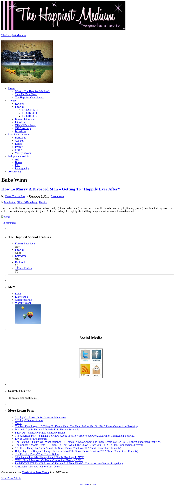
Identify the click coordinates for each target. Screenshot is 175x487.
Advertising (14, 171)
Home (11, 88)
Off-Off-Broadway (25, 125)
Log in (18, 293)
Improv (19, 146)
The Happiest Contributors (29, 97)
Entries (21, 296)
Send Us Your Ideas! (26, 94)
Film (17, 165)
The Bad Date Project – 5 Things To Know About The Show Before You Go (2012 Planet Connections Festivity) (76, 426)
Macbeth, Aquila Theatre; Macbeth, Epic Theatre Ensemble (47, 429)
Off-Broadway (23, 128)
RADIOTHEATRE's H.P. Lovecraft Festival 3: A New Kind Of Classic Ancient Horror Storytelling (69, 463)
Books (18, 162)
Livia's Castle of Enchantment (31, 438)
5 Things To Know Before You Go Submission (40, 417)
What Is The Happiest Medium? (32, 91)
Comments (23, 299)
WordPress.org (23, 302)
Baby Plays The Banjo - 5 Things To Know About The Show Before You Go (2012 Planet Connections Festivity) (76, 451)
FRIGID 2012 (29, 116)
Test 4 (18, 423)
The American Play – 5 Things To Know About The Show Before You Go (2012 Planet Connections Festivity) (75, 435)
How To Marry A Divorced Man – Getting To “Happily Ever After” (60, 189)
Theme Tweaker (84, 484)
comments (9, 222)
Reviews (19, 103)
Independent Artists (18, 156)
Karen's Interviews (25, 243)
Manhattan (10, 202)
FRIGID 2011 (29, 112)
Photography (22, 168)
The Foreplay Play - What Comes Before (37, 454)
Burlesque (20, 137)
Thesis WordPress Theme (35, 472)
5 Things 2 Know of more (29, 420)
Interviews (20, 122)
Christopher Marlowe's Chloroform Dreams (38, 466)
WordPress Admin (11, 478)
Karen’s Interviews (25, 119)
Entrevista (20, 255)
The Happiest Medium (13, 35)
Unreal (94, 484)
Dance (18, 143)
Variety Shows (23, 153)
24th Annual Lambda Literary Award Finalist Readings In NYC (49, 457)
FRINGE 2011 (30, 109)
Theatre (12, 100)
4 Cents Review (23, 268)
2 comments (57, 196)
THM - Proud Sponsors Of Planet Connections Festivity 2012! (49, 460)
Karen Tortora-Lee (15, 196)
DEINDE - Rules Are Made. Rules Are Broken (40, 432)
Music (18, 149)
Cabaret (19, 140)
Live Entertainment (18, 134)
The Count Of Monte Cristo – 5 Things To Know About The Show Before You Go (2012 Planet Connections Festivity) (79, 444)
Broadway (20, 131)
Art (17, 159)
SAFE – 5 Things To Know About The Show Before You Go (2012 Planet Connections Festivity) (68, 448)
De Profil (20, 262)
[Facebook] (96, 361)
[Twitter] (85, 361)
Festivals (19, 106)
